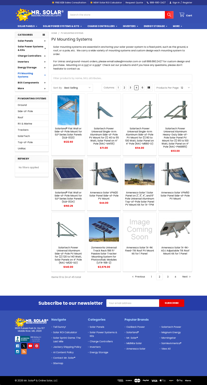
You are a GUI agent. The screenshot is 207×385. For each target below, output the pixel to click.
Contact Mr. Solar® (64, 358)
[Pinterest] (36, 346)
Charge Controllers (101, 26)
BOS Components (28, 82)
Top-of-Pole (25, 142)
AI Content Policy (63, 352)
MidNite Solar (134, 343)
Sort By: (57, 88)
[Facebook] (17, 346)
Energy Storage (154, 26)
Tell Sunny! (59, 327)
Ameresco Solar (135, 348)
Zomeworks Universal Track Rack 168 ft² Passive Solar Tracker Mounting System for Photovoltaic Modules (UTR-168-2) (104, 255)
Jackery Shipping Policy (67, 347)
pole (97, 65)
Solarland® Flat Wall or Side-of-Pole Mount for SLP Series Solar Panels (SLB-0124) (68, 197)
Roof (20, 117)
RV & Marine (25, 123)
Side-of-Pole (25, 111)
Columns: (109, 87)
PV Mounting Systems (25, 75)
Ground (22, 105)
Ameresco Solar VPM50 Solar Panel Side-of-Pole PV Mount (175, 195)
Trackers (23, 130)
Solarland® (132, 332)
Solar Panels (26, 26)
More (176, 26)
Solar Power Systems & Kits (61, 26)
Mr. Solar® (132, 338)
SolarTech (24, 136)
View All (165, 348)
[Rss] (24, 351)
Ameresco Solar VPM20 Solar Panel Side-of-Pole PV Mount (104, 195)
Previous (139, 277)
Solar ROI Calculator (65, 332)
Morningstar (168, 338)
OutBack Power (135, 327)
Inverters (129, 26)
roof (86, 65)
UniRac (22, 148)
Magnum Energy (171, 332)
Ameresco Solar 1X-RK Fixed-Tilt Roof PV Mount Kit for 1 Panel (139, 250)
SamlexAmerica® (171, 343)
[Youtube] (30, 346)
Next (185, 277)
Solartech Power (171, 327)
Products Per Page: (167, 88)
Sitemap (58, 363)
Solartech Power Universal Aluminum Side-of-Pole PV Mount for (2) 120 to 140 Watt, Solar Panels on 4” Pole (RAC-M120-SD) (68, 255)
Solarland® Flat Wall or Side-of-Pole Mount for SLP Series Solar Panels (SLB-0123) (68, 133)
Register (187, 2)
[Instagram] (17, 351)
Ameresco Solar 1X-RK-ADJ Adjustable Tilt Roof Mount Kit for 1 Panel (175, 250)
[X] (24, 346)
